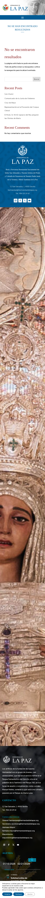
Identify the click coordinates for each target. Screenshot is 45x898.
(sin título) (8, 94)
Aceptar (7, 894)
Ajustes (29, 894)
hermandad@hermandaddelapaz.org (22, 190)
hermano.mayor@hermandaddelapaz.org (18, 831)
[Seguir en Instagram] (15, 200)
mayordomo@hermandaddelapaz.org (17, 838)
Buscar (36, 79)
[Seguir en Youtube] (29, 200)
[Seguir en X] (25, 200)
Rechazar (19, 894)
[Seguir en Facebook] (20, 200)
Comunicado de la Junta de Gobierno (19, 98)
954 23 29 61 (24, 193)
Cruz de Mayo (10, 103)
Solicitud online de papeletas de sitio (19, 879)
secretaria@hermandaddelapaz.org (25, 824)
